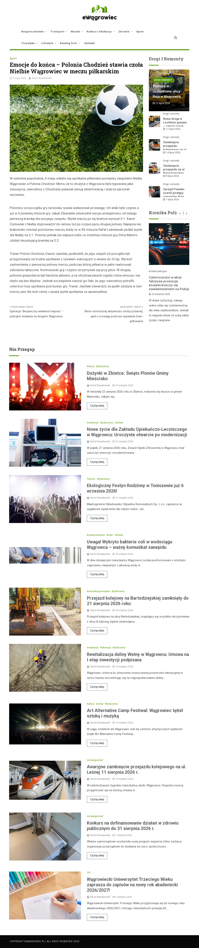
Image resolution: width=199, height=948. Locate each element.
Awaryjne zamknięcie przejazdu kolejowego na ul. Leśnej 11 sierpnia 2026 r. (136, 769)
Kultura (90, 366)
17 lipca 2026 (173, 129)
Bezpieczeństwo (32, 31)
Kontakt (90, 43)
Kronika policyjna (158, 271)
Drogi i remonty (163, 80)
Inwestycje (93, 422)
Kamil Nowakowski (42, 78)
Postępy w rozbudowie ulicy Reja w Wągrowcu (167, 91)
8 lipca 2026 (172, 176)
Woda (109, 535)
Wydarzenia (102, 366)
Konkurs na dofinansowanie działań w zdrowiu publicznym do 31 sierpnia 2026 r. (132, 826)
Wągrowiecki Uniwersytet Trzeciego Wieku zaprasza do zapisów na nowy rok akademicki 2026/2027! (132, 885)
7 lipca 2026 (172, 199)
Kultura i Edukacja (99, 31)
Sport (140, 31)
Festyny (91, 479)
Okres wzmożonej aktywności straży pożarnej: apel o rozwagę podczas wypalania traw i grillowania (113, 316)
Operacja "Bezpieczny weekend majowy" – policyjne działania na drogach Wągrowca (37, 314)
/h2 (89, 872)
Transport (57, 31)
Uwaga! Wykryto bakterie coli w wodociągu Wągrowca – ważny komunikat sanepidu (129, 544)
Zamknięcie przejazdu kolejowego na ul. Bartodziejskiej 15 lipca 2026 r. (175, 150)
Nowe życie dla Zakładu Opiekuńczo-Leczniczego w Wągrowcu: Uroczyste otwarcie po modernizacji (137, 432)
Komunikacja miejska (98, 591)
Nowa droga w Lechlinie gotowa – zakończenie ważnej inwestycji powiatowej (175, 126)
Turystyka (28, 43)
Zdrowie (124, 31)
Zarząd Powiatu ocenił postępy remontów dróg (173, 192)
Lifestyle (47, 43)
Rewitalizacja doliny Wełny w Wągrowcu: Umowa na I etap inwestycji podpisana (138, 657)
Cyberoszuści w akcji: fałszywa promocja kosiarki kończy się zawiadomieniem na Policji (169, 283)
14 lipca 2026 (173, 152)
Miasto (75, 31)
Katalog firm (68, 43)
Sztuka (99, 704)
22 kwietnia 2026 (161, 294)
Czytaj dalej (97, 405)
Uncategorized (95, 760)
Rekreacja (105, 647)
